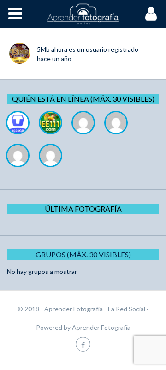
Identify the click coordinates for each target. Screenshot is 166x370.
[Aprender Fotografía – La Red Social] (83, 14)
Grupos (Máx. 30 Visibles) (83, 254)
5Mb (43, 49)
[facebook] (83, 344)
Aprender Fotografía (101, 327)
